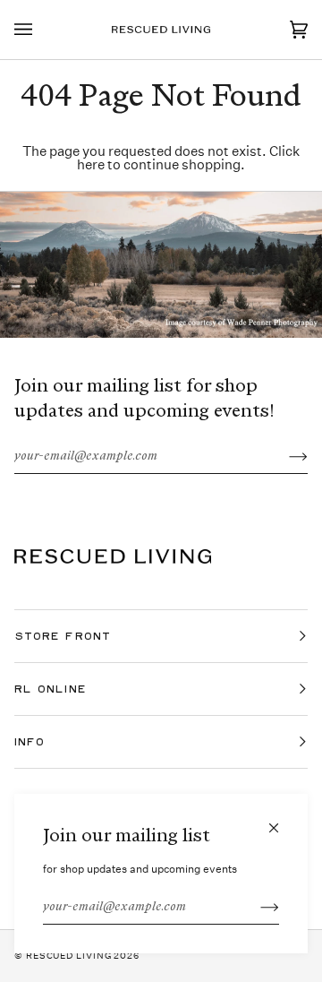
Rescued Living (69, 956)
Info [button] (29, 741)
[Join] (255, 907)
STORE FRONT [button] (62, 635)
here (91, 164)
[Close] (281, 820)
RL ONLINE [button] (50, 688)
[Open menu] (41, 29)
